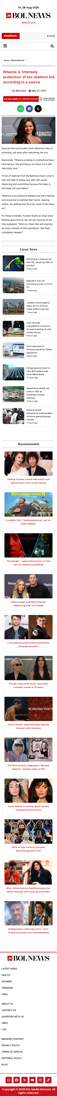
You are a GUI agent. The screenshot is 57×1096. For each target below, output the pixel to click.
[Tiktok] (48, 1080)
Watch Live (28, 22)
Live (4, 1029)
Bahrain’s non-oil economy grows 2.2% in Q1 (39, 283)
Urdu (5, 1023)
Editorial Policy (12, 1058)
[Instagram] (40, 1080)
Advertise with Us (13, 1016)
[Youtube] (32, 1080)
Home (6, 60)
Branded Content (13, 1039)
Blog (5, 1064)
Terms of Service (12, 1051)
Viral (5, 994)
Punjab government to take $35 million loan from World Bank (38, 371)
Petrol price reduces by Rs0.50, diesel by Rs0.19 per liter (40, 262)
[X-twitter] (24, 1080)
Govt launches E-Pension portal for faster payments (39, 349)
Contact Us (9, 1010)
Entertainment (17, 60)
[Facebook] (16, 1080)
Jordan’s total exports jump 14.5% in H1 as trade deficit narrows (38, 305)
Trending (7, 987)
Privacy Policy (11, 1045)
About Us (7, 1003)
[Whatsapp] (9, 1080)
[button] (20, 108)
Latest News (9, 968)
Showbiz (7, 981)
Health (6, 975)
